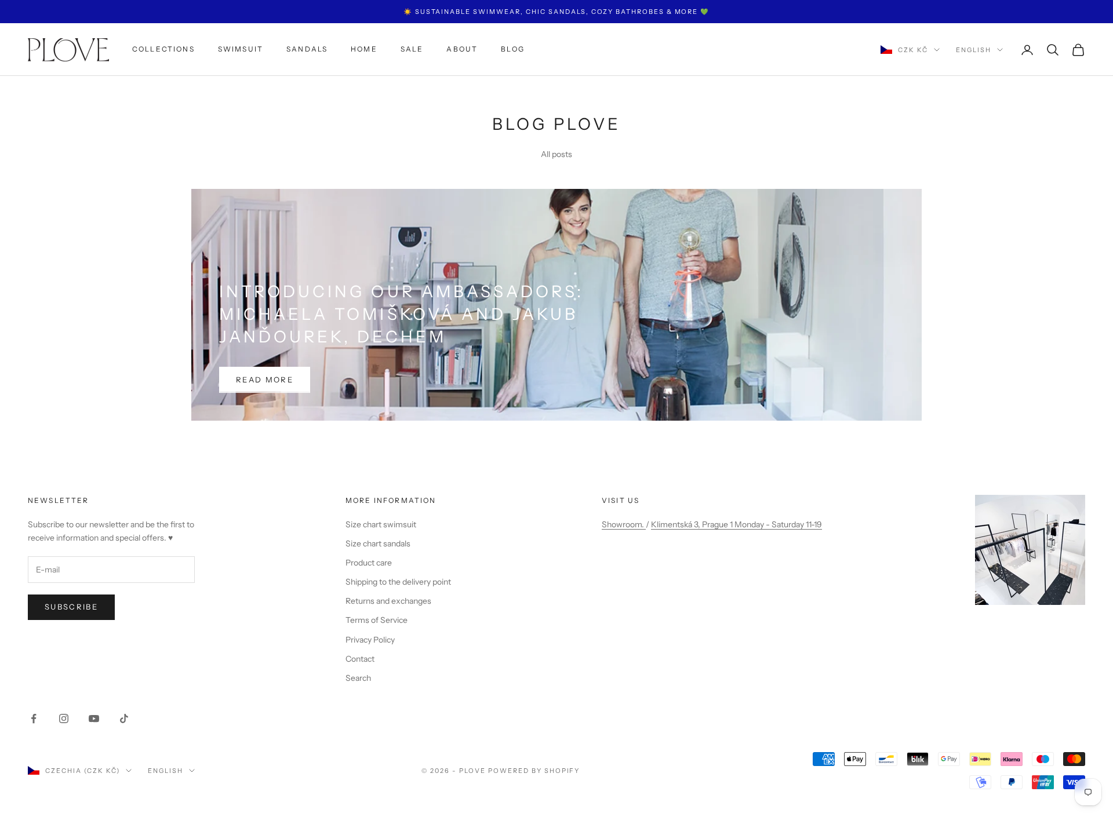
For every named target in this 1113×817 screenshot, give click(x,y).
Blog (513, 49)
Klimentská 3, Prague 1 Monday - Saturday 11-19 (736, 524)
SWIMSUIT (240, 49)
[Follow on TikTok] (124, 718)
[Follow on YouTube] (94, 718)
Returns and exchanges (388, 601)
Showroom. (624, 524)
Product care (368, 562)
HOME (364, 49)
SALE (412, 49)
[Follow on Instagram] (64, 718)
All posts (556, 154)
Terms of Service (376, 620)
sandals (307, 49)
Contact (359, 659)
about (462, 49)
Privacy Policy (370, 639)
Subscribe (71, 606)
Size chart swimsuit (380, 524)
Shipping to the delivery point (398, 582)
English (973, 50)
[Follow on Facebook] (33, 718)
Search (358, 678)
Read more (264, 379)
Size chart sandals (377, 543)
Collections (163, 49)
